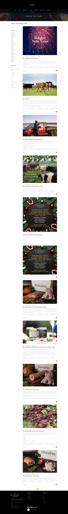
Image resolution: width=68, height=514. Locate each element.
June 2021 (12, 39)
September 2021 (13, 36)
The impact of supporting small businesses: (33, 139)
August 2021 (12, 37)
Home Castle (29, 16)
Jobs (11, 79)
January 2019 (13, 49)
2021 (34, 16)
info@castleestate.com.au (16, 507)
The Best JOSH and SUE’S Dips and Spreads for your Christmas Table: (39, 347)
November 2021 (13, 34)
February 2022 (13, 32)
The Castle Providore (14, 82)
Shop (43, 496)
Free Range (12, 75)
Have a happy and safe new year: (30, 58)
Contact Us (44, 503)
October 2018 (13, 50)
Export (44, 500)
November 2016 (13, 56)
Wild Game (44, 497)
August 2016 (12, 58)
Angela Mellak (25, 233)
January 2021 (13, 43)
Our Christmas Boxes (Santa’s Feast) (31, 389)
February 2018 (13, 52)
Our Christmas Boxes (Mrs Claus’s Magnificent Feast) (35, 307)
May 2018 (12, 51)
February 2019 (13, 48)
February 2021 (13, 42)
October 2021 (13, 35)
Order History (29, 496)
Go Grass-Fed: (26, 99)
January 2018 (13, 53)
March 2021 (12, 41)
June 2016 (12, 59)
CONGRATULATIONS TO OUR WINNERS (32, 235)
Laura (24, 97)
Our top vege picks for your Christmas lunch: (33, 431)
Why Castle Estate (13, 87)
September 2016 (13, 57)
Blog (11, 67)
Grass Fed (12, 77)
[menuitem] (15, 10)
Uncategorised (13, 84)
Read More (24, 70)
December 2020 (13, 44)
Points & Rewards (29, 497)
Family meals (13, 72)
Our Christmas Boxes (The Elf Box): (31, 475)
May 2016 (12, 60)
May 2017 (12, 55)
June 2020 (12, 45)
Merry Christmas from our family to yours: (33, 186)
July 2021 (12, 38)
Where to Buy (45, 501)
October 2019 (13, 46)
